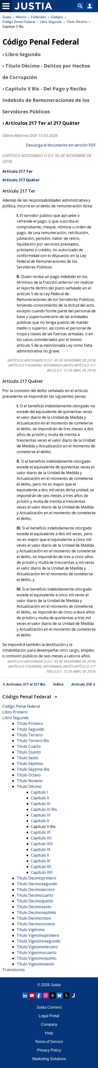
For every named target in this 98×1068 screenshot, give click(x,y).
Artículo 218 (81, 684)
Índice (58, 684)
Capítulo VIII (42, 843)
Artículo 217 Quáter (21, 180)
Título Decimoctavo (34, 918)
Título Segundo (30, 729)
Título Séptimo (30, 763)
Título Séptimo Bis (33, 769)
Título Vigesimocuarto (36, 952)
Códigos (57, 17)
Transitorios (13, 969)
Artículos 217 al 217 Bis (25, 684)
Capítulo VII (41, 838)
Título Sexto (27, 757)
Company (49, 1024)
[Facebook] (39, 995)
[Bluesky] (59, 995)
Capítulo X (40, 855)
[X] (66, 995)
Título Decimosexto (34, 906)
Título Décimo (76, 22)
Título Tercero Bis (33, 740)
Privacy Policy (49, 1050)
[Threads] (52, 995)
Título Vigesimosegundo (38, 941)
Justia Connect (49, 1007)
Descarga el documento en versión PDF (61, 145)
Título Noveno (30, 780)
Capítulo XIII (42, 872)
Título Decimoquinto (35, 901)
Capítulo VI (40, 832)
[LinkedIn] (25, 995)
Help (49, 1033)
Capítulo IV (40, 815)
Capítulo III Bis (44, 809)
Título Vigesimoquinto (36, 958)
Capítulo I (39, 792)
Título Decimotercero (36, 889)
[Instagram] (46, 995)
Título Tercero (30, 735)
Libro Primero (14, 712)
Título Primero (30, 723)
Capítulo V (40, 820)
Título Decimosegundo (37, 883)
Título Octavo (29, 775)
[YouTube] (32, 995)
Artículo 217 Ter (17, 171)
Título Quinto (29, 752)
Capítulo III (40, 803)
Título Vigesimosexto (35, 964)
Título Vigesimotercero (37, 946)
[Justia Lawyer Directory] (73, 995)
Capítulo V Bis (43, 826)
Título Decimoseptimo (36, 912)
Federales (38, 17)
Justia (6, 17)
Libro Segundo (51, 22)
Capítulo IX (40, 849)
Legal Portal (49, 1016)
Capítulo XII (41, 866)
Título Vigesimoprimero (38, 935)
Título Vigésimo (31, 929)
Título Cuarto (29, 746)
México (21, 17)
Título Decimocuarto (35, 895)
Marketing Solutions (49, 1059)
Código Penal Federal (18, 22)
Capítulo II (40, 798)
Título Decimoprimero (36, 878)
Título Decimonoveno (36, 924)
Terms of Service (49, 1042)
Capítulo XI (40, 861)
